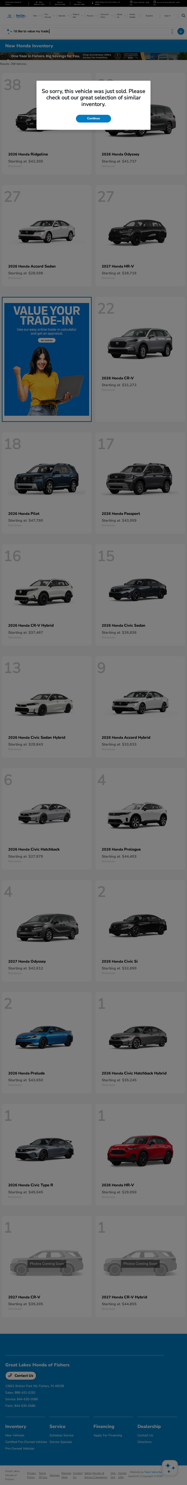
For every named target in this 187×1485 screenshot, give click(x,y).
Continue (93, 118)
